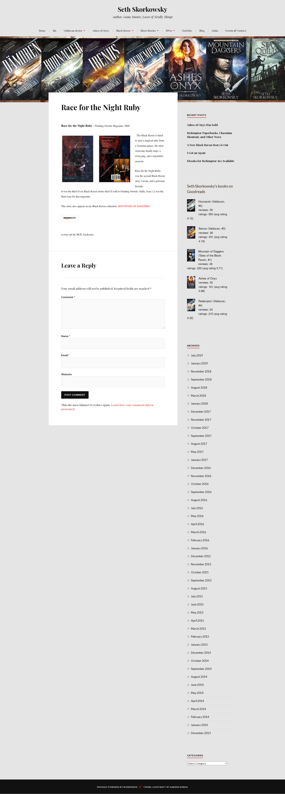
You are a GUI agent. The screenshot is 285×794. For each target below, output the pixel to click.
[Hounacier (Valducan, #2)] (192, 206)
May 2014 (197, 693)
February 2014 (200, 717)
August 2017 (199, 443)
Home (42, 30)
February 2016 (200, 540)
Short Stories (148, 30)
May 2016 (197, 516)
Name (65, 336)
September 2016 (201, 492)
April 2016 (197, 524)
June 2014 (197, 684)
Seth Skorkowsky (142, 9)
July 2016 (197, 508)
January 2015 (199, 644)
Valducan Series (73, 30)
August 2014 (199, 676)
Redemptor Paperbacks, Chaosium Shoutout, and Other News (209, 135)
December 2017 (201, 411)
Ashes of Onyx (101, 30)
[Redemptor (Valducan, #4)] (192, 305)
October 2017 (200, 427)
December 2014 (201, 652)
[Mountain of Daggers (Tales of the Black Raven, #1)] (192, 255)
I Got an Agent (196, 153)
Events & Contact (235, 30)
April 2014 (197, 701)
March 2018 (198, 395)
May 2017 (197, 451)
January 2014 (199, 725)
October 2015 (200, 572)
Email (65, 355)
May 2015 (197, 612)
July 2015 (197, 596)
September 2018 (201, 379)
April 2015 (197, 620)
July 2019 (197, 355)
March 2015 (198, 628)
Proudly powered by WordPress (117, 787)
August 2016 (199, 500)
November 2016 (201, 476)
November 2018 (201, 371)
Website (66, 374)
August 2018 (199, 387)
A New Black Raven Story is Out (207, 145)
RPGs (169, 30)
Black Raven (123, 30)
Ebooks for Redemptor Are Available (210, 161)
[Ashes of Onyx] (193, 282)
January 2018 (199, 403)
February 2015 (200, 636)
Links (215, 30)
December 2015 (201, 556)
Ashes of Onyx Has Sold (202, 125)
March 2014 (198, 709)
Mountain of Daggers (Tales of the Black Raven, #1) (211, 255)
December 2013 (201, 733)
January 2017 (199, 460)
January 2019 (199, 363)
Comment (68, 297)
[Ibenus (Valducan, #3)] (193, 233)
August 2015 (199, 588)
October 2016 (200, 484)
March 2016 (198, 532)
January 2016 (199, 548)
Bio (54, 30)
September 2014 (201, 669)
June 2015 (197, 604)
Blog (202, 30)
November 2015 (201, 564)
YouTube (187, 30)
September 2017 (201, 436)
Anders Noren (179, 787)
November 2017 (201, 419)
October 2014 (200, 660)
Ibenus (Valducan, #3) (212, 228)
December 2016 (201, 468)
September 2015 (201, 580)
